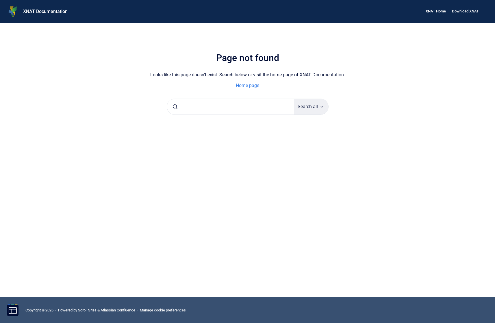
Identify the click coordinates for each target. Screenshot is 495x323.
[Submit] (175, 106)
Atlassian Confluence (118, 310)
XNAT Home (436, 11)
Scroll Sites (87, 310)
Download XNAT (465, 11)
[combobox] (230, 107)
